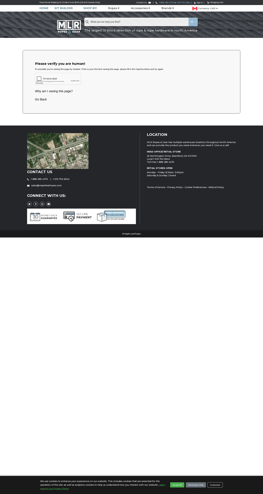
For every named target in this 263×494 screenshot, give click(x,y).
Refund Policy (216, 187)
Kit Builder (64, 8)
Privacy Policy (175, 187)
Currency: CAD (206, 8)
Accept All (177, 485)
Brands (166, 8)
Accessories (139, 8)
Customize (215, 485)
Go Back (41, 99)
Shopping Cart (216, 2)
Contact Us (39, 172)
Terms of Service (156, 187)
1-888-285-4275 (166, 2)
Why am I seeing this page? (54, 91)
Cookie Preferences (196, 187)
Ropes (112, 8)
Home (44, 8)
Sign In (199, 2)
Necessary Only (195, 485)
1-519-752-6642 (184, 2)
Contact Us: (141, 2)
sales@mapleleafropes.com (46, 185)
